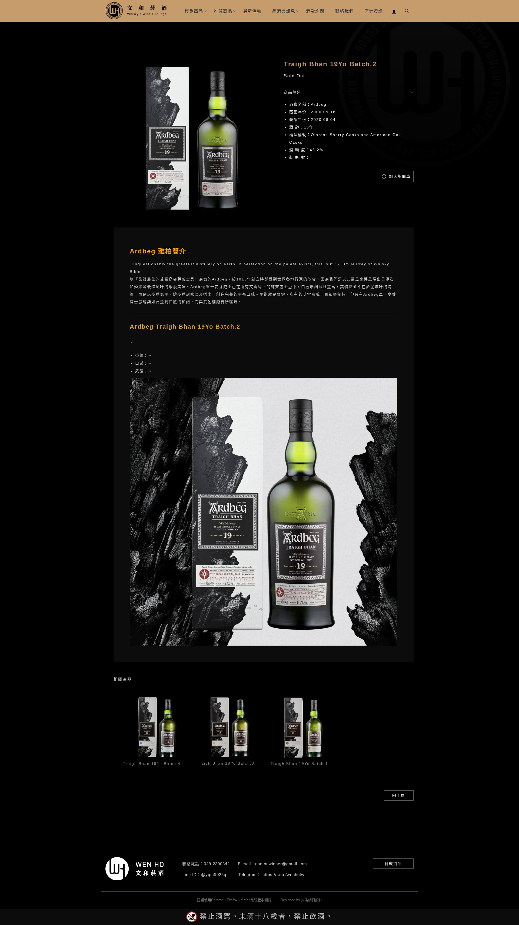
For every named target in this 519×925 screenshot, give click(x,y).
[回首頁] (136, 10)
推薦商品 (223, 11)
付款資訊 (393, 863)
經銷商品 (194, 11)
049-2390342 (217, 863)
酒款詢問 (315, 11)
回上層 (398, 795)
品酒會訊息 (283, 11)
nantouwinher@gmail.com (281, 863)
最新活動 (252, 11)
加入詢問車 (399, 176)
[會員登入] (394, 11)
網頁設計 (315, 900)
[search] (408, 12)
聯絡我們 (344, 11)
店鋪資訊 (373, 11)
